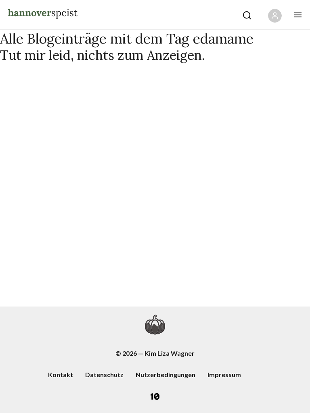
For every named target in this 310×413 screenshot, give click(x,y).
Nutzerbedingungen (165, 374)
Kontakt (60, 374)
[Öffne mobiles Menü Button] (298, 15)
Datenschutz (104, 374)
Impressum (224, 374)
